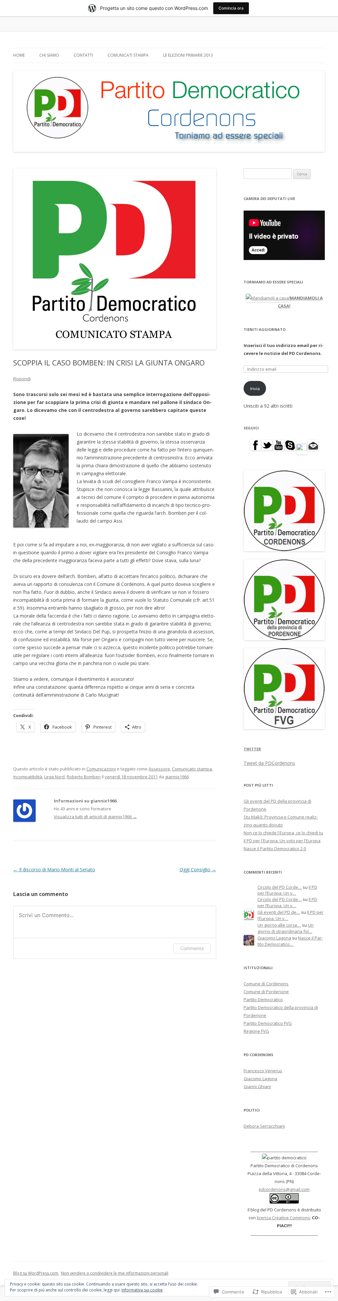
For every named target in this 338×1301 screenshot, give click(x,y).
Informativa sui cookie (142, 1290)
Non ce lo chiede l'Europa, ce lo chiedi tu (283, 833)
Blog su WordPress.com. (36, 1273)
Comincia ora (231, 8)
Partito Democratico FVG (268, 1023)
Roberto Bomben (84, 777)
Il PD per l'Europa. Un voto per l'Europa (282, 841)
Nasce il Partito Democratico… (290, 941)
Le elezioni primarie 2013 (188, 55)
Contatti (83, 55)
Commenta (192, 948)
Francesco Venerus (263, 1071)
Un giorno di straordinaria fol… (285, 928)
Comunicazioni (101, 769)
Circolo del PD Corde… (279, 887)
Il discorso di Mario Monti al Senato (54, 869)
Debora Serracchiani (264, 1126)
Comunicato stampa (192, 769)
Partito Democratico (263, 999)
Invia (255, 388)
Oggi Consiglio (198, 869)
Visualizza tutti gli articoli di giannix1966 (95, 817)
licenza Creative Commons (283, 1218)
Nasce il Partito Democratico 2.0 (275, 849)
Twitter (252, 748)
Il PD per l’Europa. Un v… (287, 890)
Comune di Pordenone (266, 992)
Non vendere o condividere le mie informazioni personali (114, 1273)
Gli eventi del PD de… (278, 912)
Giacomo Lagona (274, 938)
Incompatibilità (27, 777)
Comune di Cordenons (266, 984)
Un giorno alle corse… (279, 925)
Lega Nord (54, 777)
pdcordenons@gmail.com (284, 1189)
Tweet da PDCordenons (269, 763)
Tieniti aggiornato (265, 329)
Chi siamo (49, 55)
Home (19, 55)
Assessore (159, 769)
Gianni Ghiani (257, 1086)
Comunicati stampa (128, 55)
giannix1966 (177, 777)
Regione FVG (256, 1031)
